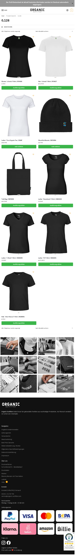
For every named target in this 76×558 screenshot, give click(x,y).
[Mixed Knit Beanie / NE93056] (55, 115)
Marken (3, 473)
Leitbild (3, 479)
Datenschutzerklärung (8, 452)
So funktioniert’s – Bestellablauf (11, 467)
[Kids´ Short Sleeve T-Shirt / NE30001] (18, 291)
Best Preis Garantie (7, 443)
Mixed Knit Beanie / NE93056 (47, 140)
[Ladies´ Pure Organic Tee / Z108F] (18, 115)
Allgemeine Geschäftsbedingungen (12, 449)
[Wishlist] (33, 36)
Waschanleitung (6, 439)
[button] (71, 10)
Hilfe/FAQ (11, 490)
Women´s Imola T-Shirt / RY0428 (11, 81)
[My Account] (67, 10)
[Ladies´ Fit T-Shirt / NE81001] (55, 232)
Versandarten (5, 436)
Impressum (5, 456)
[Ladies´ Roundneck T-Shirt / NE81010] (55, 173)
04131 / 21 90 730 (7, 494)
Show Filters (8, 27)
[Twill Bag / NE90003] (18, 173)
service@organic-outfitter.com (11, 496)
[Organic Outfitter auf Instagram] (3, 543)
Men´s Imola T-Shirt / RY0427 (47, 81)
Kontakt (4, 490)
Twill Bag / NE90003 (7, 199)
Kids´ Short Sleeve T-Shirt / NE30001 (13, 317)
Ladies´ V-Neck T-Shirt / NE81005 (12, 258)
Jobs (3, 482)
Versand (18, 490)
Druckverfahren (6, 464)
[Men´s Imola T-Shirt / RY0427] (55, 56)
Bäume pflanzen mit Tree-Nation (12, 476)
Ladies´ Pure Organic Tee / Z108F (11, 140)
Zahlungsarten (6, 433)
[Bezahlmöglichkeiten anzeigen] (37, 522)
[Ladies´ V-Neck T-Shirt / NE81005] (18, 232)
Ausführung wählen (19, 88)
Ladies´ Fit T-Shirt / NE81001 (47, 258)
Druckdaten (5, 470)
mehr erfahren (19, 146)
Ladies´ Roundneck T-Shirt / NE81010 (50, 199)
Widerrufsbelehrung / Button (10, 446)
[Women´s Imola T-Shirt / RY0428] (18, 56)
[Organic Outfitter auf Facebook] (9, 543)
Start (2, 16)
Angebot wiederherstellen (9, 429)
